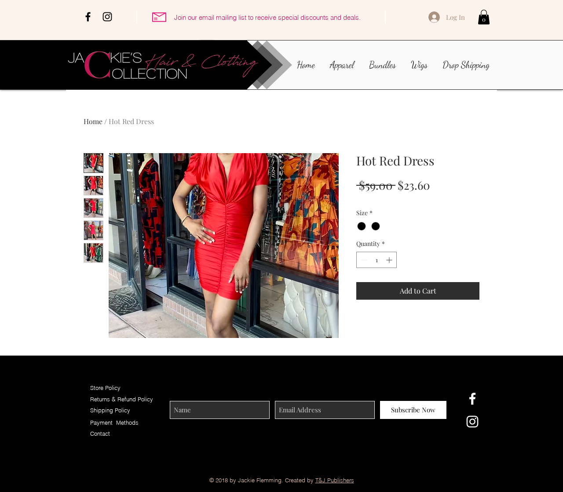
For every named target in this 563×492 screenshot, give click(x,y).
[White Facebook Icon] (472, 399)
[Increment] (389, 260)
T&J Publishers (334, 480)
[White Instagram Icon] (472, 422)
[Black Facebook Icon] (88, 17)
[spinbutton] (376, 260)
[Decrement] (363, 260)
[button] (484, 17)
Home (93, 121)
